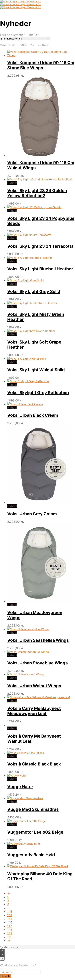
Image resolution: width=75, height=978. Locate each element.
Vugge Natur (20, 786)
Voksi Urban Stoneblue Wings (37, 662)
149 (9, 933)
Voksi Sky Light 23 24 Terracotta (40, 246)
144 (9, 915)
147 (9, 926)
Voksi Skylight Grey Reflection (38, 392)
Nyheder (19, 35)
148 (9, 929)
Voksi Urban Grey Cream (32, 513)
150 (9, 937)
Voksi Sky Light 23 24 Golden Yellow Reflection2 (37, 193)
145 (9, 919)
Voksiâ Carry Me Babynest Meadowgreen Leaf (34, 711)
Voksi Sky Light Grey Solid (33, 291)
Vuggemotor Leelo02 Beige (35, 832)
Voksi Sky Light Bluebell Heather (40, 268)
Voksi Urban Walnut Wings (34, 685)
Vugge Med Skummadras (33, 809)
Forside (5, 35)
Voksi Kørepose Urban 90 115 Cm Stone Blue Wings (40, 65)
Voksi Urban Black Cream (32, 415)
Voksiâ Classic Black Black (34, 764)
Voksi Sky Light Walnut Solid (36, 369)
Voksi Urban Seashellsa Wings (38, 640)
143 (9, 911)
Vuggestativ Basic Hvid (31, 854)
